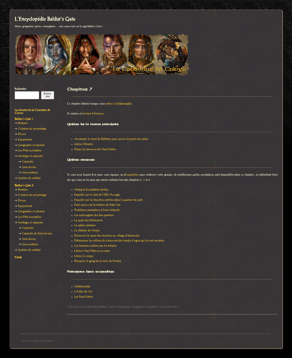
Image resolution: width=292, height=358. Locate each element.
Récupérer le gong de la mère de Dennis (97, 261)
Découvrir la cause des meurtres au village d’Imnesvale (106, 235)
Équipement (25, 139)
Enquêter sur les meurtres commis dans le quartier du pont (108, 200)
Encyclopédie (124, 307)
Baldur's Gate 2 (108, 307)
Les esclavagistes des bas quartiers (94, 215)
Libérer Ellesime (83, 144)
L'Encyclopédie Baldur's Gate (45, 19)
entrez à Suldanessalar (118, 103)
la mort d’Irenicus (92, 113)
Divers (22, 134)
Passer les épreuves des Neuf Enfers (95, 149)
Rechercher (20, 89)
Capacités (27, 161)
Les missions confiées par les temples (95, 245)
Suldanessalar (82, 286)
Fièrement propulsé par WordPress (37, 341)
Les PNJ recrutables (29, 150)
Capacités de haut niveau (37, 233)
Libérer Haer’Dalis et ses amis (92, 251)
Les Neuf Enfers (83, 296)
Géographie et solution (143, 307)
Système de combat (29, 178)
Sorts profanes (30, 172)
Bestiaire (23, 123)
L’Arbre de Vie (83, 291)
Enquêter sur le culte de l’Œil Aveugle (97, 194)
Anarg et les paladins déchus (91, 189)
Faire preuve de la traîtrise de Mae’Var (97, 205)
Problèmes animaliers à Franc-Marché (97, 210)
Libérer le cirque (83, 256)
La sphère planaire (85, 225)
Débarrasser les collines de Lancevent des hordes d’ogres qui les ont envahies (119, 240)
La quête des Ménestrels (88, 220)
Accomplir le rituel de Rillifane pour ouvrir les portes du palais (111, 139)
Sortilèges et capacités (30, 156)
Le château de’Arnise (87, 230)
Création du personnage (32, 128)
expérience (133, 174)
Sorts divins (29, 167)
